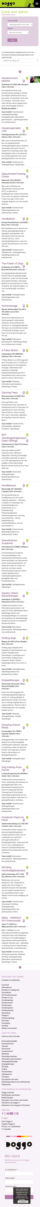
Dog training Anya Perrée (12, 768)
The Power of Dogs (12, 263)
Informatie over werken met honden (15, 1100)
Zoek (12, 40)
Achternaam (10, 1186)
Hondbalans (8, 218)
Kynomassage (10, 305)
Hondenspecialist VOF (11, 129)
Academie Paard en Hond (13, 818)
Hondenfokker (7, 1072)
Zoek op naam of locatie (11, 1036)
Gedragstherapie (8, 1064)
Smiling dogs (9, 638)
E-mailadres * (11, 1169)
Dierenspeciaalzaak (9, 1056)
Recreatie (5, 1020)
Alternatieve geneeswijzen (12, 1059)
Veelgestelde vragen (8, 14)
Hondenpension (8, 1044)
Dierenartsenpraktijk (9, 1041)
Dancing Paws (10, 392)
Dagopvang (6, 1084)
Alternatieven (7, 987)
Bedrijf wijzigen (7, 1098)
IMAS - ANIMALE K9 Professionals (11, 919)
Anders (4, 1069)
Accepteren (22, 1202)
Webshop (5, 1054)
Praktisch (5, 1015)
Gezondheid (6, 992)
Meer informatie (8, 87)
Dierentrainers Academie (9, 542)
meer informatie (23, 1198)
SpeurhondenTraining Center (14, 175)
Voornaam (10, 1178)
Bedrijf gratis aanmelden (11, 1095)
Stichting (5, 1066)
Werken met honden (9, 1028)
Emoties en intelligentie (10, 990)
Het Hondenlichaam (9, 995)
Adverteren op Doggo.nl (11, 1103)
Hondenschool (7, 1051)
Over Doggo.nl (7, 1121)
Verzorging (6, 1023)
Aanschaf (5, 985)
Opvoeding (6, 1013)
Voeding (5, 1026)
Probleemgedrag (8, 1018)
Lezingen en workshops (11, 980)
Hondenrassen (7, 1003)
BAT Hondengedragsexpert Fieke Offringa (14, 437)
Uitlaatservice (7, 1074)
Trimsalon (5, 1077)
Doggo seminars (8, 1092)
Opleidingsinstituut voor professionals (16, 1082)
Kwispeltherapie (10, 680)
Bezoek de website (9, 108)
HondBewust (9, 485)
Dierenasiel (6, 1049)
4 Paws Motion (10, 350)
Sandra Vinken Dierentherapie (10, 594)
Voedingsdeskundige (10, 1061)
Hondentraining (7, 1010)
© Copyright (6, 1129)
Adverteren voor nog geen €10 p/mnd (16, 1105)
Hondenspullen (7, 1008)
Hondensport (6, 1005)
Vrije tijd (5, 1046)
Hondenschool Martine (10, 79)
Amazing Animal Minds (11, 726)
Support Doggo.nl (8, 1124)
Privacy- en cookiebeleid (11, 1126)
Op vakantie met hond (10, 1079)
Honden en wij (7, 998)
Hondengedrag (7, 1000)
